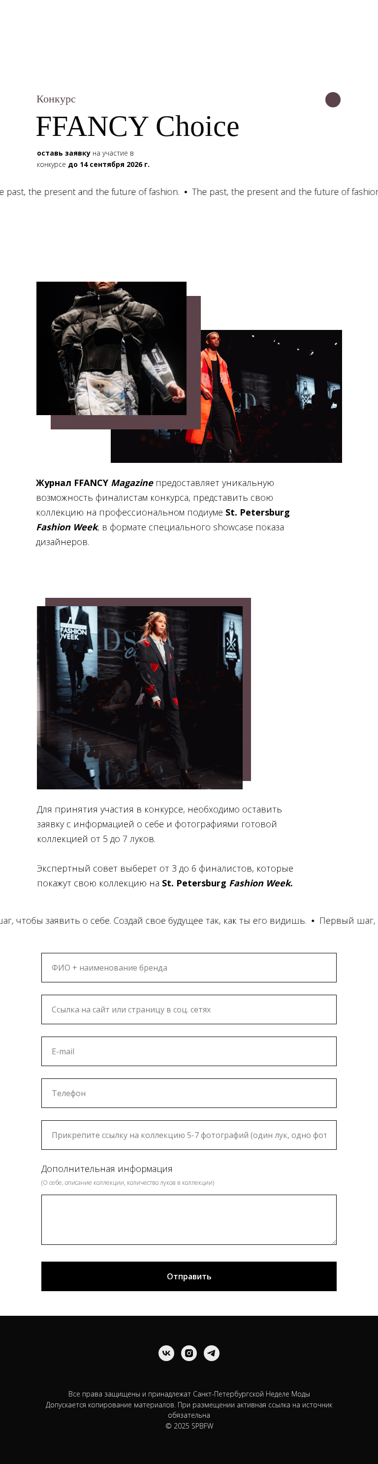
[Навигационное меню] (357, 15)
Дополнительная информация (107, 1168)
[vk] (166, 1353)
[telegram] (212, 1353)
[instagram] (189, 1353)
